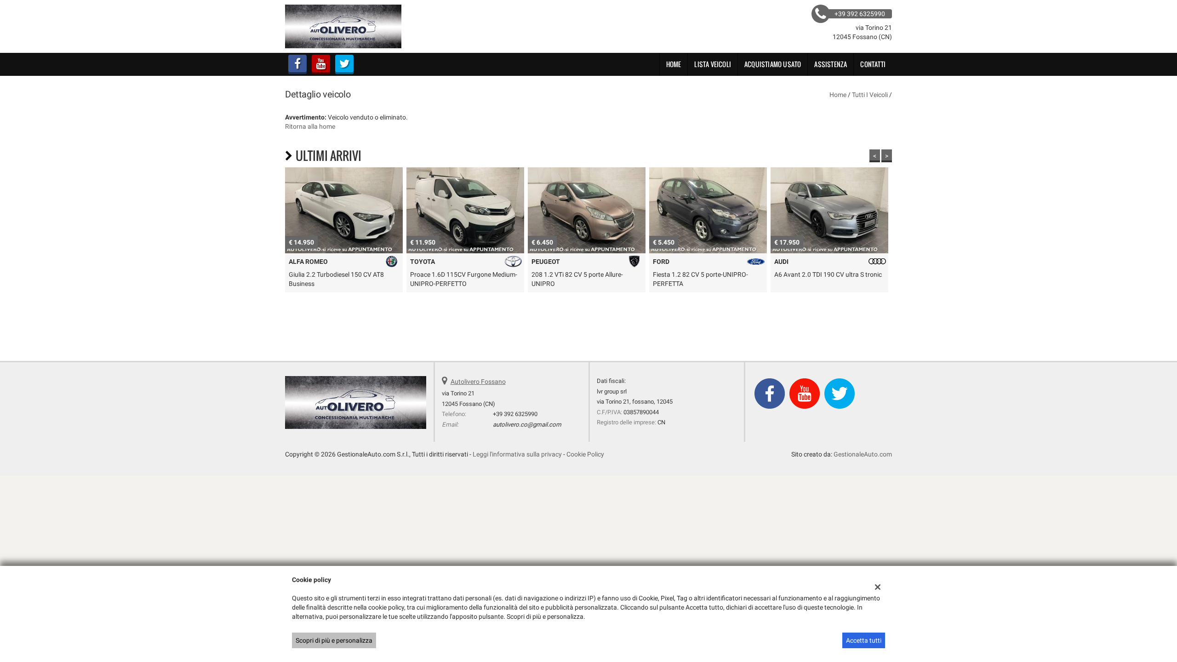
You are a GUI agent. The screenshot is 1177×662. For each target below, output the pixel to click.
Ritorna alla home (310, 126)
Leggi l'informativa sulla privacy (517, 454)
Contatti (873, 64)
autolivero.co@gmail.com (527, 424)
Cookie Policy (585, 454)
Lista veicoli (712, 64)
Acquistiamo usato (772, 64)
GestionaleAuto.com (863, 454)
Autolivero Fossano (478, 381)
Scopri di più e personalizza (334, 640)
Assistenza (830, 64)
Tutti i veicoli (870, 94)
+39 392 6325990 (515, 414)
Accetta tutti (863, 640)
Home (673, 64)
